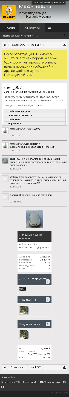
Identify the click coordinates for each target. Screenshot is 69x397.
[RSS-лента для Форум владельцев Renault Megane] (2, 387)
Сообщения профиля (19, 111)
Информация (15, 123)
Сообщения (14, 119)
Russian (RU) (8, 377)
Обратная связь (51, 382)
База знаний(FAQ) (10, 382)
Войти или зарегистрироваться (48, 2)
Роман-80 (15, 194)
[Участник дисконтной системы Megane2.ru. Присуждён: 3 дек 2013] (22, 290)
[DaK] (24, 310)
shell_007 (15, 158)
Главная (10, 27)
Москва (46, 357)
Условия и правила (59, 392)
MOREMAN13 (17, 128)
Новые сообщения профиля (18, 35)
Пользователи (32, 27)
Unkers (14, 176)
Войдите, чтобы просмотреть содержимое (34, 246)
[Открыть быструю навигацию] (64, 45)
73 (49, 268)
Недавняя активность (20, 115)
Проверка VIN (30, 382)
